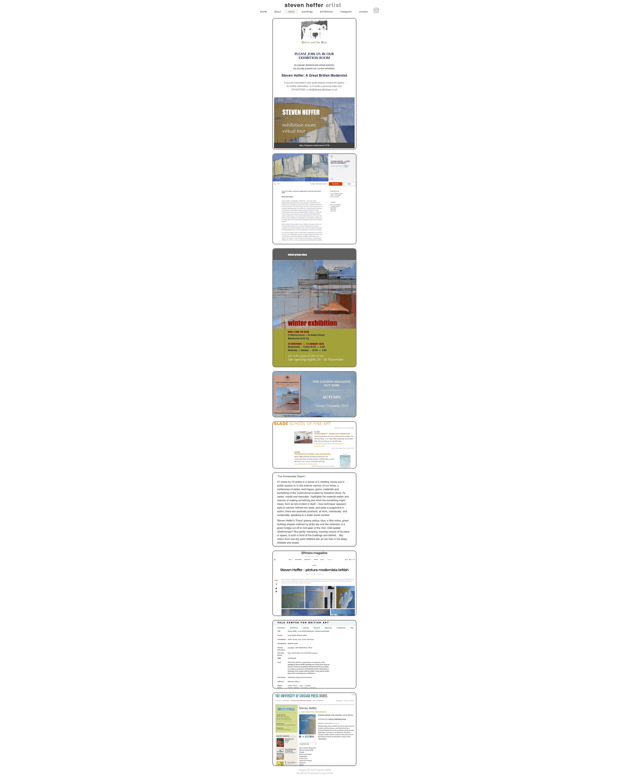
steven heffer (305, 4)
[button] (307, 11)
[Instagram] (376, 10)
